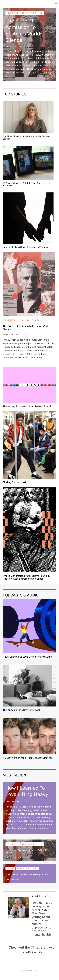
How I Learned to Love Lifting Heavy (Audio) (27, 656)
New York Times (32, 13)
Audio (10, 868)
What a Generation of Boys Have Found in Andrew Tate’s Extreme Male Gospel (26, 577)
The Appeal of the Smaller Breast (21, 709)
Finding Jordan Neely (15, 482)
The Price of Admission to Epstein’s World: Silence (26, 328)
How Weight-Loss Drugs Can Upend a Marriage (25, 247)
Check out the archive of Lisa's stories (32, 949)
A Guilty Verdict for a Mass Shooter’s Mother (27, 757)
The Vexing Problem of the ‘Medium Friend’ (27, 406)
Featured (13, 13)
